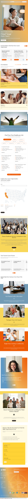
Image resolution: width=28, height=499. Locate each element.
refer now (14, 420)
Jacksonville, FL (11, 143)
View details (4, 59)
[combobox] (4, 459)
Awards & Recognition (11, 487)
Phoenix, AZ (4, 143)
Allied (1, 484)
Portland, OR (21, 141)
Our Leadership (10, 484)
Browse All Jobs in (14, 174)
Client (24, 484)
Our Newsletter (19, 487)
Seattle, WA (14, 141)
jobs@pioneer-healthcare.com (5, 474)
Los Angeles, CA (7, 141)
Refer (24, 487)
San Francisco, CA (7, 139)
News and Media (10, 490)
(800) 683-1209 (4, 475)
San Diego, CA (21, 139)
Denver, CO (14, 139)
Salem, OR (18, 143)
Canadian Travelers (3, 487)
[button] (26, 46)
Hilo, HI (24, 143)
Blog (17, 484)
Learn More (14, 247)
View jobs (2, 212)
